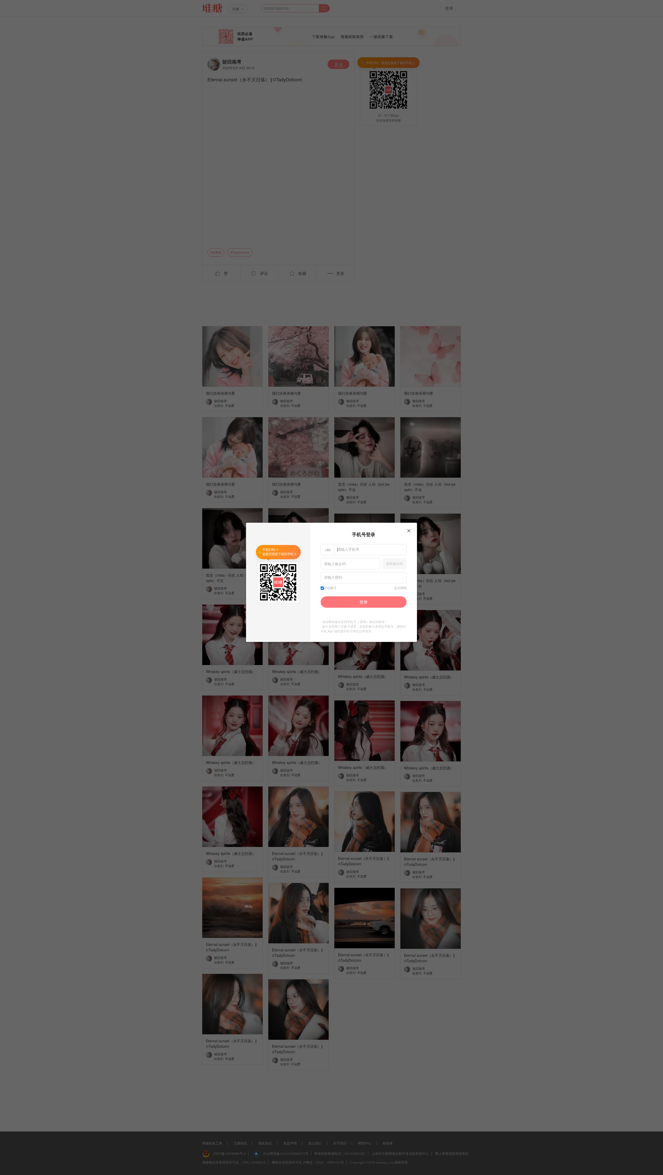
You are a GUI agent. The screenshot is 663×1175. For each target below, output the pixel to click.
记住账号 (330, 588)
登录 (363, 602)
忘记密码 (400, 588)
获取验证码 (394, 563)
